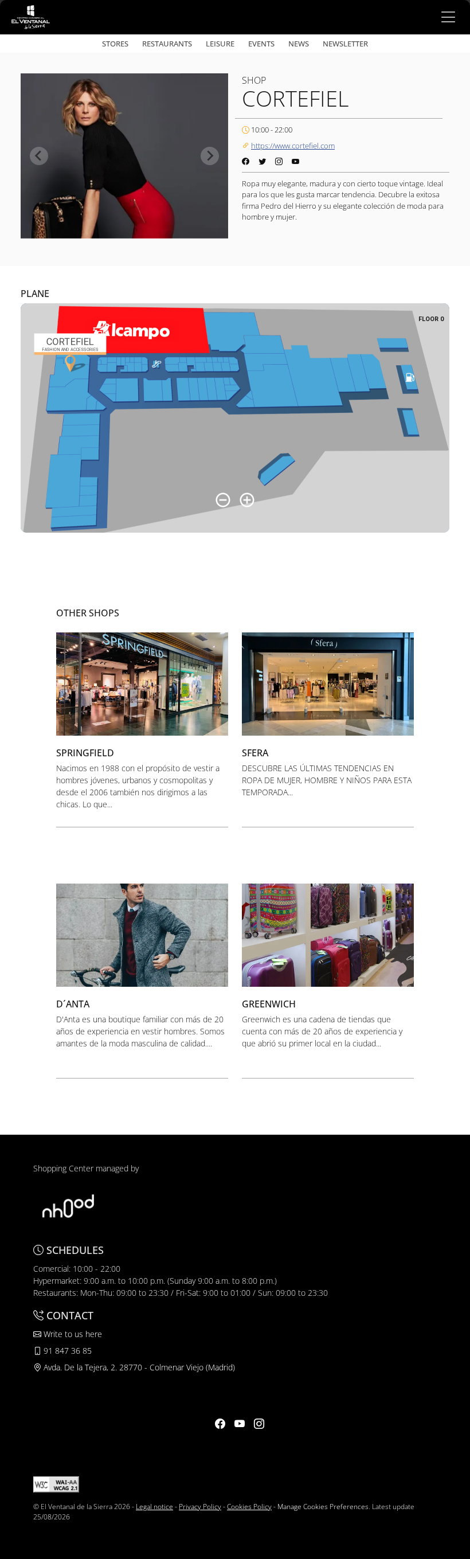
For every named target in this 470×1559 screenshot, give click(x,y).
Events (261, 43)
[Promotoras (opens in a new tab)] (68, 1204)
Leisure (220, 43)
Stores (115, 43)
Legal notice (154, 1506)
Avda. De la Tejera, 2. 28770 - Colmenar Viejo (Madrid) (138, 1367)
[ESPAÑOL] (30, 16)
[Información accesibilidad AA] (56, 1483)
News (298, 43)
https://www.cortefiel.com (293, 145)
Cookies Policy (249, 1506)
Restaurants (167, 43)
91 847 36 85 (66, 1350)
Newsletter (345, 43)
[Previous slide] (39, 156)
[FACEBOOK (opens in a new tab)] (220, 1424)
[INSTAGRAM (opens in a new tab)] (259, 1424)
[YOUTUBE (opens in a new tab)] (239, 1424)
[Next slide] (210, 156)
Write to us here (71, 1334)
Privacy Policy (200, 1506)
